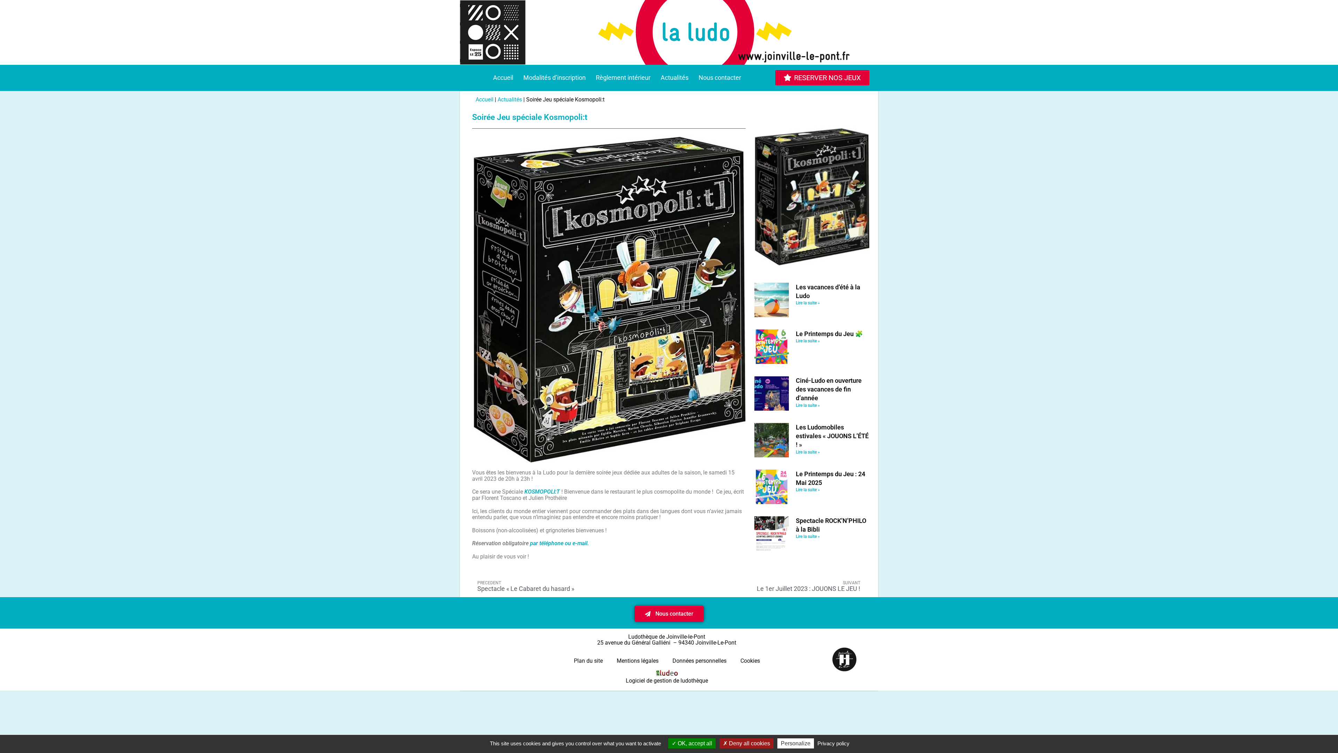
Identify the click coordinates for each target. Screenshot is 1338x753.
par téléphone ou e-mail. (559, 543)
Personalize (795, 743)
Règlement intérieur (623, 77)
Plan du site (588, 660)
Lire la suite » (808, 303)
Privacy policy (833, 743)
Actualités (675, 77)
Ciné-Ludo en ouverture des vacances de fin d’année (829, 389)
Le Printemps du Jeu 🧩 (829, 333)
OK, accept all (694, 743)
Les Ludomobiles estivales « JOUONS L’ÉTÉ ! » (832, 436)
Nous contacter (720, 77)
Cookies (750, 660)
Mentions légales (638, 660)
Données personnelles (699, 660)
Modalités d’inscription (554, 77)
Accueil (503, 77)
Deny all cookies (749, 743)
